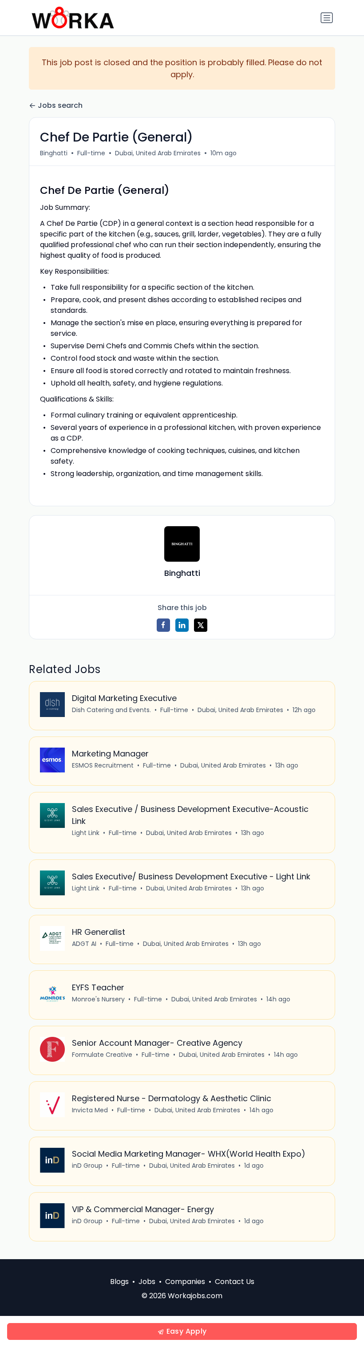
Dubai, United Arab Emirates (158, 153)
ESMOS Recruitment (103, 765)
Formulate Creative (102, 1054)
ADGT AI (84, 943)
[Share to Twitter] (200, 625)
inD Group (87, 1165)
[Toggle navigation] (326, 17)
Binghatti (53, 153)
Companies (185, 1281)
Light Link (85, 832)
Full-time (91, 153)
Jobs (146, 1281)
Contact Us (234, 1281)
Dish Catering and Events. (111, 709)
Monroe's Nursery (98, 999)
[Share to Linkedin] (182, 625)
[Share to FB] (163, 625)
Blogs (119, 1281)
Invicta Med (90, 1110)
